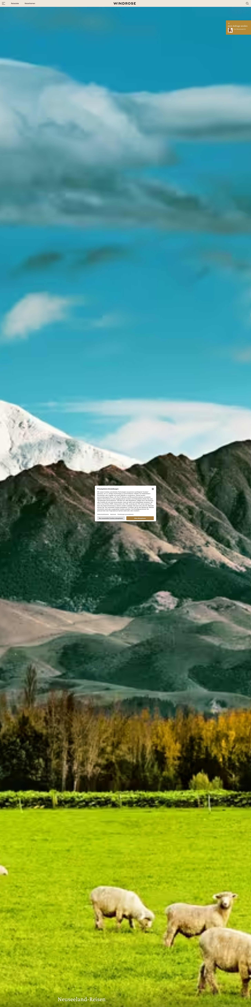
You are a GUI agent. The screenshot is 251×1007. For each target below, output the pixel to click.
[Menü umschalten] (3, 3)
